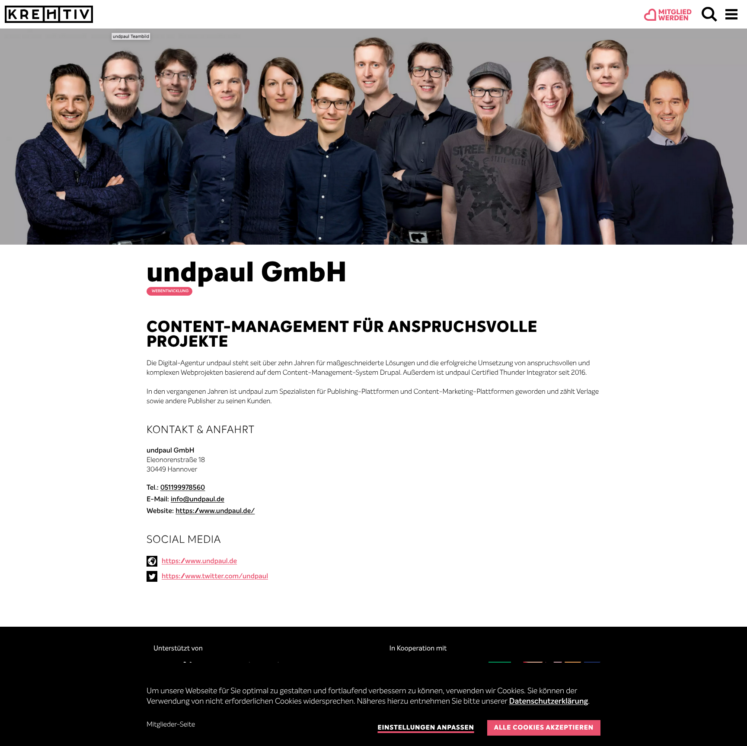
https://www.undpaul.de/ (215, 511)
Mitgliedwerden (675, 15)
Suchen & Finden (709, 14)
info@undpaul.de (197, 499)
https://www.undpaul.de (199, 561)
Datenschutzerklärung (548, 702)
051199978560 (182, 488)
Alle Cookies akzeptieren (544, 728)
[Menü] (731, 14)
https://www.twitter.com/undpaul (215, 576)
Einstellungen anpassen (425, 728)
